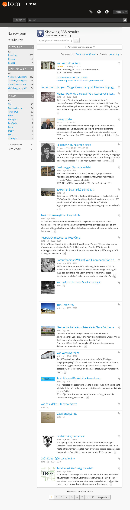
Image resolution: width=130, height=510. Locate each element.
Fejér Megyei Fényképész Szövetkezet (79, 378)
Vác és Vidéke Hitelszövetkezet (59, 404)
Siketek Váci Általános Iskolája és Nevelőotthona (85, 327)
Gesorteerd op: (68, 54)
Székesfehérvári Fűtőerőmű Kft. (75, 189)
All (9, 51)
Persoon (12, 59)
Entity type (15, 47)
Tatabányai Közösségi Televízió (75, 468)
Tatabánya (13, 111)
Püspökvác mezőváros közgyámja (61, 237)
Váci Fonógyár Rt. (67, 413)
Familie (11, 62)
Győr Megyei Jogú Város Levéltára (24, 88)
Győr (10, 115)
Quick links (107, 12)
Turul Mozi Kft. (65, 305)
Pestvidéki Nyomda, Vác (71, 436)
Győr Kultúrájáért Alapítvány (58, 458)
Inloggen (119, 11)
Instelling (12, 55)
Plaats (12, 96)
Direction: (104, 54)
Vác (10, 104)
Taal (99, 12)
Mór (10, 134)
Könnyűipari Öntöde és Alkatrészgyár (79, 282)
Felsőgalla (12, 123)
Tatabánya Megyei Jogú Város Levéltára (26, 80)
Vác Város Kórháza (68, 353)
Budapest (12, 119)
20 (93, 497)
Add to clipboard (119, 63)
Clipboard (91, 12)
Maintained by (17, 68)
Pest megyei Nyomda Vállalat (74, 167)
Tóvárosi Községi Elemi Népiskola (60, 215)
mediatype (15, 149)
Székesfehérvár (15, 107)
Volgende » (103, 497)
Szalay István (64, 119)
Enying (11, 127)
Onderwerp (15, 144)
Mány (11, 130)
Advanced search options (80, 46)
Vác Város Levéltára (17, 76)
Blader (19, 19)
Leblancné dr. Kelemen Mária (74, 145)
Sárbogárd (13, 138)
